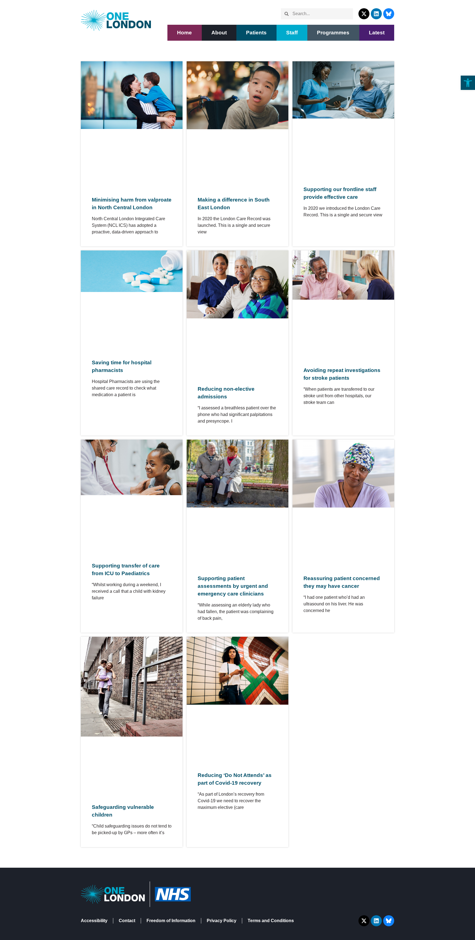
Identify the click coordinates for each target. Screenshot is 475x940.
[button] (256, 33)
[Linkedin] (376, 13)
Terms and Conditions (271, 920)
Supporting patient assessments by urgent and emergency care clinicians (233, 586)
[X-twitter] (363, 13)
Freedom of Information (171, 920)
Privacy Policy (221, 920)
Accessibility (94, 920)
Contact (127, 920)
